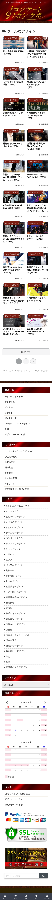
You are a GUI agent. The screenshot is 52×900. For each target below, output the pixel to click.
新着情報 (9, 473)
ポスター (9, 407)
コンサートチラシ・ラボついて (19, 451)
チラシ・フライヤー (14, 396)
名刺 (7, 429)
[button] (43, 875)
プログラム (10, 402)
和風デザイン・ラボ (14, 804)
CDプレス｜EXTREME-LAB (17, 794)
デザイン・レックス (14, 799)
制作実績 (9, 467)
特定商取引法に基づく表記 (17, 489)
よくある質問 (11, 478)
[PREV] (7, 702)
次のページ (26, 352)
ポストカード (11, 418)
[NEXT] (44, 702)
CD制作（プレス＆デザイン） (18, 423)
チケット (9, 413)
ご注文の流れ (11, 457)
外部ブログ (10, 484)
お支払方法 (10, 462)
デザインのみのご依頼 (15, 434)
